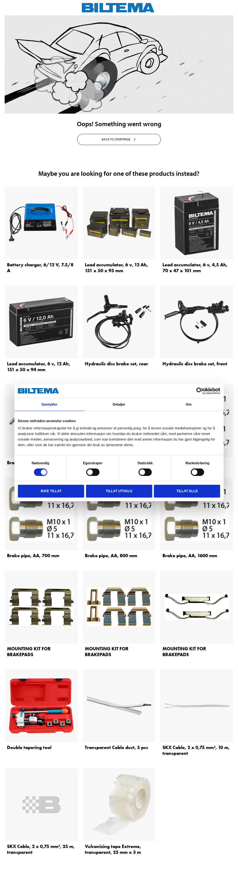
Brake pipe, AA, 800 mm (111, 556)
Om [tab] (189, 404)
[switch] (92, 472)
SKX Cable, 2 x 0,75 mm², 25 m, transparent (41, 849)
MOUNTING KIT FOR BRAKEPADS (29, 652)
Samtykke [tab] (49, 404)
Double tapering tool (29, 747)
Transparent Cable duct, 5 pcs (116, 747)
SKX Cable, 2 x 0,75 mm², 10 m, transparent (196, 750)
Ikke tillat (51, 491)
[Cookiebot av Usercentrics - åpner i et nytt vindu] (199, 390)
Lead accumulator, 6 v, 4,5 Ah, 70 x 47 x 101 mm (195, 268)
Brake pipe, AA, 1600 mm (189, 556)
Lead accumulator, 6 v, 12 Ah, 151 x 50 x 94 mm (38, 367)
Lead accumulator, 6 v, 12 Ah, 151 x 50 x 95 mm (116, 268)
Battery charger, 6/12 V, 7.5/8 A (40, 268)
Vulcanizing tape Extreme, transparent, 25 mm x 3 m (113, 849)
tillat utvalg (119, 491)
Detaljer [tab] (119, 404)
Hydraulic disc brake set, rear (116, 364)
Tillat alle (187, 491)
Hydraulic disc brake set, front (194, 364)
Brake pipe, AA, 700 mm (33, 556)
